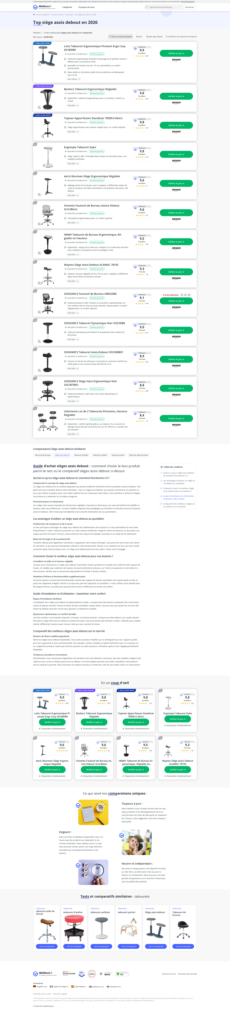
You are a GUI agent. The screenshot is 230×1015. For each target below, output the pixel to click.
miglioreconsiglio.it (60, 986)
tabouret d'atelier (73, 912)
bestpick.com (115, 986)
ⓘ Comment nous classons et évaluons (181, 36)
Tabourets (69, 15)
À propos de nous (87, 7)
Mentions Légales (60, 994)
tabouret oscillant (100, 912)
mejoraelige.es (80, 986)
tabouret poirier (126, 912)
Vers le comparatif (47, 946)
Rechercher (189, 7)
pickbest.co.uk (98, 986)
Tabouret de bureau (179, 913)
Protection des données (187, 974)
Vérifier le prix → (176, 53)
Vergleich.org (41, 986)
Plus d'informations (187, 2)
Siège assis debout (155, 912)
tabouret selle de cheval (45, 912)
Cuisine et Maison (58, 15)
